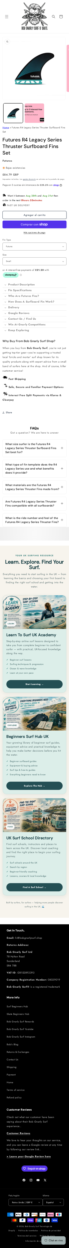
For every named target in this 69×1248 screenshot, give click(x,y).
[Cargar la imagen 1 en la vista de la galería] (13, 113)
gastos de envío (29, 179)
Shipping (12, 1067)
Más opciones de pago (34, 232)
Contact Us (12, 1059)
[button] (6, 16)
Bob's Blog (12, 1044)
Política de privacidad (50, 1230)
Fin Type (7, 239)
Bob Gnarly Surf (32, 1226)
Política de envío (47, 1235)
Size (5, 254)
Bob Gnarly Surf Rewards (20, 1021)
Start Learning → (34, 684)
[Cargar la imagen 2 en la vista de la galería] (34, 113)
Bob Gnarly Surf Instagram (21, 1036)
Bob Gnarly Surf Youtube (20, 1029)
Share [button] (9, 412)
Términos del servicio (27, 1235)
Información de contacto (36, 1241)
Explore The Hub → (34, 785)
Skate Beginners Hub (18, 1014)
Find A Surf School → (34, 887)
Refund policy (14, 1097)
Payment (11, 1074)
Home (6, 127)
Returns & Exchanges (18, 1052)
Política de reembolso (28, 1230)
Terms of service (16, 1090)
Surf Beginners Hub (17, 1006)
